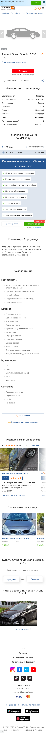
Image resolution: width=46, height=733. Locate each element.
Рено (18, 13)
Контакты (23, 653)
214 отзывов (33, 446)
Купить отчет (36, 223)
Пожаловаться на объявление (24, 422)
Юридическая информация (23, 662)
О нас (23, 648)
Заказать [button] (36, 2)
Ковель (40, 13)
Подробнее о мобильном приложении (23, 705)
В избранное (24, 416)
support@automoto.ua (23, 692)
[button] (44, 8)
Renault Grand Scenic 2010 (15, 473)
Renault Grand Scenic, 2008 (15, 538)
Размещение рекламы (23, 657)
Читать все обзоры (22, 629)
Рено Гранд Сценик (29, 13)
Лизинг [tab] (34, 579)
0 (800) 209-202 (23, 685)
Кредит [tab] (11, 579)
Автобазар (5, 13)
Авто (13, 13)
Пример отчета (13, 224)
